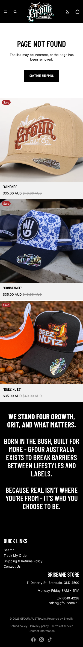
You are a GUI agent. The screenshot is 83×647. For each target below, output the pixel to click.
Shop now (41, 516)
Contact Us (12, 566)
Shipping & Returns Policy (23, 561)
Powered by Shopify (60, 618)
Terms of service (62, 626)
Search (9, 550)
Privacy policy (39, 626)
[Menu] (5, 11)
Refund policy (18, 626)
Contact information (42, 631)
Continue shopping (42, 76)
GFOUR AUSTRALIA (33, 618)
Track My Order (16, 555)
